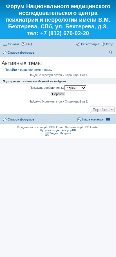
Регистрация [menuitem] (90, 44)
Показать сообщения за (47, 87)
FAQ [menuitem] (29, 44)
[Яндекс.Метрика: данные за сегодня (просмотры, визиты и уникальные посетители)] (58, 134)
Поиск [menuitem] (111, 53)
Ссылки (13, 44)
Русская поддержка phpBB (58, 130)
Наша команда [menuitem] (92, 119)
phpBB (48, 127)
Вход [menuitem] (109, 44)
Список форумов (21, 52)
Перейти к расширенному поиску (28, 69)
